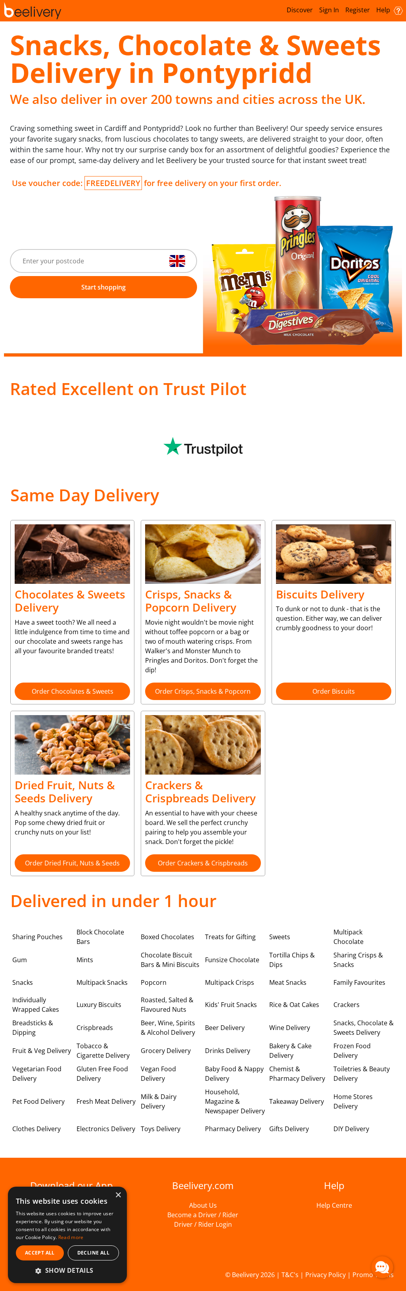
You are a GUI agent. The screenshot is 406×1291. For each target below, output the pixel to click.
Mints (85, 959)
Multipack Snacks (102, 982)
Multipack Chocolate (348, 937)
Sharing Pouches (37, 936)
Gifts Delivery (289, 1128)
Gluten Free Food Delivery (102, 1074)
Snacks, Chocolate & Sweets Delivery (363, 1028)
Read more (71, 1237)
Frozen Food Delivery (352, 1051)
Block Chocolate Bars (100, 937)
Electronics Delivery (106, 1128)
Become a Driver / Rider (202, 1214)
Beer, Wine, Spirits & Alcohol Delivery (168, 1028)
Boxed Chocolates (167, 936)
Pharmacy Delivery (233, 1128)
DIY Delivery (351, 1128)
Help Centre (334, 1205)
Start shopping (103, 287)
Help (384, 10)
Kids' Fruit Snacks (231, 1004)
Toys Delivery (160, 1128)
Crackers (346, 1004)
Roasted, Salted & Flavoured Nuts (167, 1005)
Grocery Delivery (166, 1050)
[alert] (67, 1235)
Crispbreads (95, 1027)
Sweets (279, 936)
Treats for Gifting (230, 936)
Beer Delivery (225, 1027)
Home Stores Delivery (353, 1101)
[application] (382, 1267)
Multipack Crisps (229, 982)
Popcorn (154, 982)
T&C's (290, 1274)
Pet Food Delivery (38, 1101)
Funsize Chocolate (232, 959)
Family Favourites (359, 982)
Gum (19, 959)
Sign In (329, 10)
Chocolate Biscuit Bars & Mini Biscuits (170, 960)
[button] (67, 1270)
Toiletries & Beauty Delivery (361, 1074)
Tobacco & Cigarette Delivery (103, 1051)
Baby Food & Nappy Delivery (234, 1074)
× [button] (118, 1195)
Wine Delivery (289, 1027)
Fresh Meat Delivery (106, 1101)
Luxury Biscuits (99, 1004)
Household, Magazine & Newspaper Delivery (235, 1101)
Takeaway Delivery (296, 1101)
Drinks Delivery (227, 1050)
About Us (203, 1205)
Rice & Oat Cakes (294, 1004)
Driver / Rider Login (203, 1224)
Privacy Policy (325, 1274)
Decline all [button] (93, 1252)
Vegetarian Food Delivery (36, 1074)
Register (357, 10)
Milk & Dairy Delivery (158, 1101)
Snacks (22, 982)
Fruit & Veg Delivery (41, 1050)
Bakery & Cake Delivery (290, 1051)
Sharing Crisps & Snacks (358, 960)
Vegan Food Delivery (158, 1074)
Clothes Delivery (36, 1128)
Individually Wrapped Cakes (35, 1005)
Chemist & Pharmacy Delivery (297, 1074)
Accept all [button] (40, 1252)
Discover (300, 10)
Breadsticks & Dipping (32, 1028)
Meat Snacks (287, 982)
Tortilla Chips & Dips (292, 960)
